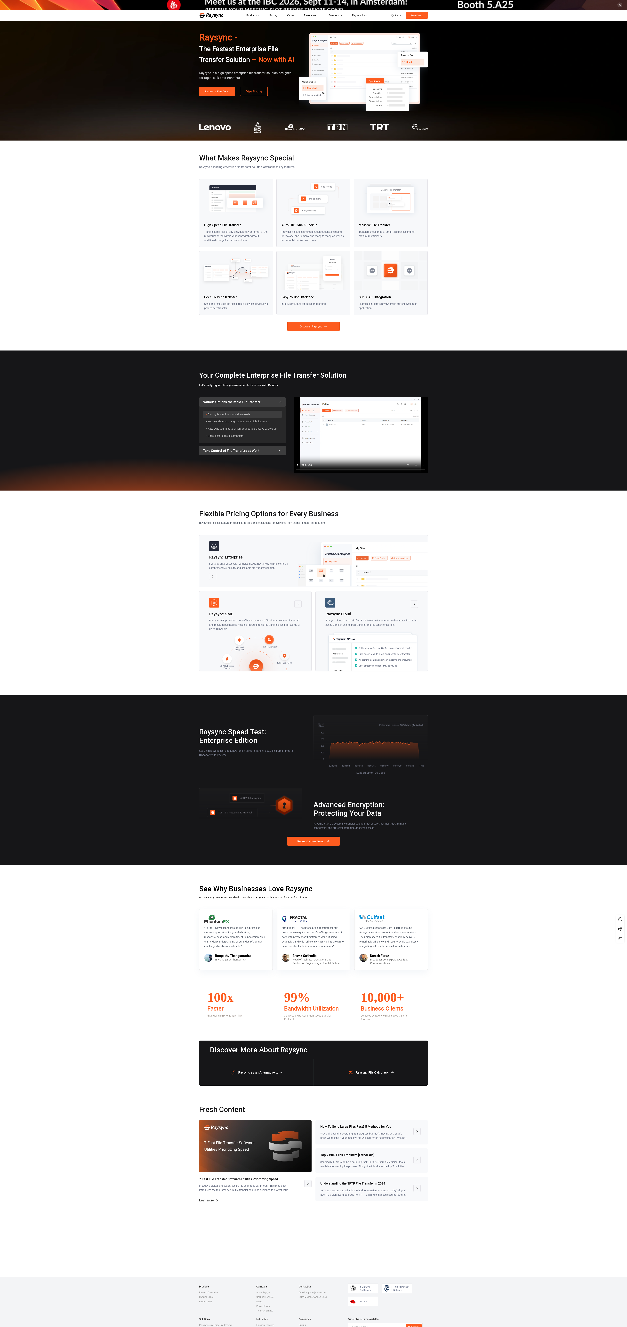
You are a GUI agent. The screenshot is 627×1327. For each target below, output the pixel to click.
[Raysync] (211, 15)
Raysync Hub (359, 15)
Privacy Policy (263, 1306)
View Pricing (254, 91)
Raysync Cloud (206, 1296)
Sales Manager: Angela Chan (313, 1296)
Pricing (273, 15)
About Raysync (263, 1292)
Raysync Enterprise (208, 1292)
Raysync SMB (205, 1301)
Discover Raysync (311, 326)
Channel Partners (264, 1296)
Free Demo (417, 15)
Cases (290, 15)
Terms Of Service (264, 1310)
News (259, 1301)
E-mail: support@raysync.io (312, 1292)
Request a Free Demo (217, 91)
